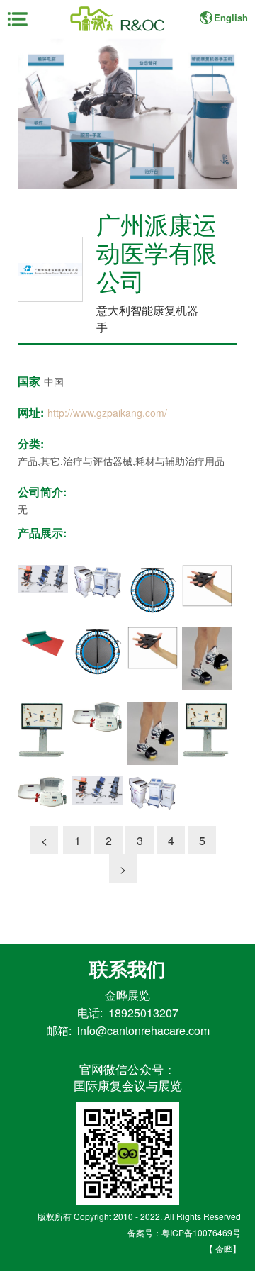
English (231, 17)
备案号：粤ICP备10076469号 (184, 1232)
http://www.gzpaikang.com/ (107, 412)
